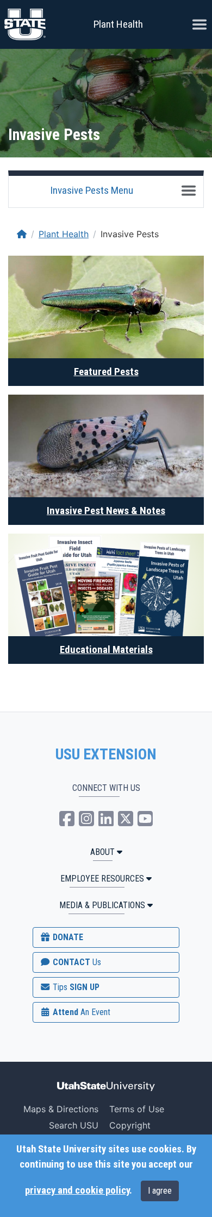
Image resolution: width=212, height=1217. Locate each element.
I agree (160, 1191)
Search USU (73, 1125)
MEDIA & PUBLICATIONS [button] (102, 905)
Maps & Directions (60, 1109)
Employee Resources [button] (102, 878)
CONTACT (76, 962)
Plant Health (118, 24)
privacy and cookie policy (77, 1190)
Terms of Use (136, 1109)
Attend (80, 1012)
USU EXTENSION (106, 754)
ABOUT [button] (102, 852)
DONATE (67, 937)
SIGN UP (75, 987)
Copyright (130, 1125)
